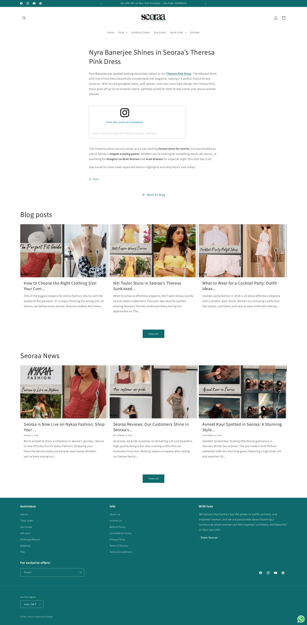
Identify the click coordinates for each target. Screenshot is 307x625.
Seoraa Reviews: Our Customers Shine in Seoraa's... (151, 426)
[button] (24, 18)
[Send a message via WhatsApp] (301, 619)
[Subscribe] (80, 572)
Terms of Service (119, 545)
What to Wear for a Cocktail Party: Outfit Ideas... (239, 285)
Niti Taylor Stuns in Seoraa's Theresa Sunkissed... (147, 285)
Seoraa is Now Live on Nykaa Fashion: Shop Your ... (64, 426)
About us (115, 514)
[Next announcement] (205, 3)
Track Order (27, 520)
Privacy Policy (117, 539)
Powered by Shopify (44, 617)
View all (154, 333)
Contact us (116, 520)
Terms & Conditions (121, 552)
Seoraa (31, 617)
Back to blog (156, 195)
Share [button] (96, 178)
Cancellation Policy (121, 533)
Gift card (25, 533)
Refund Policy (117, 527)
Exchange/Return (30, 539)
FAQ (22, 552)
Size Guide (26, 527)
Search (24, 514)
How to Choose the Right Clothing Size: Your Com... (60, 285)
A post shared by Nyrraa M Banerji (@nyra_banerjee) (124, 133)
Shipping (25, 545)
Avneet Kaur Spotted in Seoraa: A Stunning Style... (242, 426)
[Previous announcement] (101, 3)
